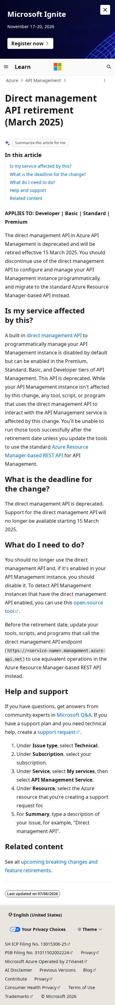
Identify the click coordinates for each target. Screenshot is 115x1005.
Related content (26, 198)
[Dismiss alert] (105, 10)
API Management (43, 80)
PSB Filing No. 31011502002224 (37, 952)
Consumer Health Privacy (30, 987)
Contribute (16, 979)
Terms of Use (81, 987)
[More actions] (104, 80)
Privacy (88, 952)
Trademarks (17, 996)
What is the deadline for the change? (48, 174)
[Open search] (109, 66)
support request (56, 732)
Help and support (28, 190)
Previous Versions (58, 970)
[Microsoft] (58, 67)
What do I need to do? (32, 182)
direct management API (54, 335)
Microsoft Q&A (74, 715)
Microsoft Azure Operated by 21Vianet (44, 961)
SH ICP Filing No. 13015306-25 (36, 944)
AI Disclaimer (18, 970)
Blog (87, 970)
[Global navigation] (6, 66)
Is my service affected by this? (40, 166)
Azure (12, 80)
